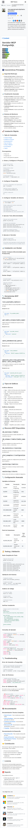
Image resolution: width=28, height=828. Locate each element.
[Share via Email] (21, 20)
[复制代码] (24, 164)
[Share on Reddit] (17, 20)
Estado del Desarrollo (9, 737)
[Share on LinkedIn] (19, 20)
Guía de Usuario (8, 715)
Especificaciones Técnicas (10, 738)
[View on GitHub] (21, 15)
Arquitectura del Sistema (9, 721)
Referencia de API (8, 724)
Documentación (7, 146)
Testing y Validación (8, 144)
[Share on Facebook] (15, 20)
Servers (8, 5)
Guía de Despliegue (8, 718)
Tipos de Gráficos (8, 143)
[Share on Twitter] (13, 20)
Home (4, 5)
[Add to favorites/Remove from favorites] (13, 18)
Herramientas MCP (8, 141)
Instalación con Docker (9, 139)
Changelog (6, 728)
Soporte (5, 148)
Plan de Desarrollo (8, 733)
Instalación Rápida (8, 137)
